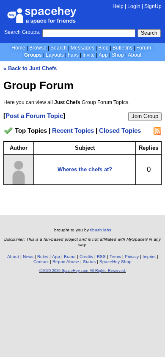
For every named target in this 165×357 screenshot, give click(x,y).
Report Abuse (65, 261)
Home (18, 48)
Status (89, 261)
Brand (70, 256)
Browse (38, 48)
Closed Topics (120, 131)
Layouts (55, 55)
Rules (42, 256)
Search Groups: (22, 32)
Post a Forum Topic (34, 115)
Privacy (132, 256)
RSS (101, 256)
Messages (82, 48)
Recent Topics (73, 131)
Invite (88, 55)
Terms (115, 256)
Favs (73, 55)
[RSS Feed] (157, 131)
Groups (33, 55)
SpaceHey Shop (115, 261)
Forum (143, 48)
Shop (118, 55)
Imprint (149, 256)
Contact (41, 261)
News (28, 256)
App (103, 55)
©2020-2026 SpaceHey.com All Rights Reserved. (82, 271)
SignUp (153, 6)
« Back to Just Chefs (30, 68)
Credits (86, 256)
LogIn (133, 6)
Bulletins (122, 48)
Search (149, 33)
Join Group (145, 116)
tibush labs (100, 230)
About (134, 55)
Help (118, 6)
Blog (103, 48)
